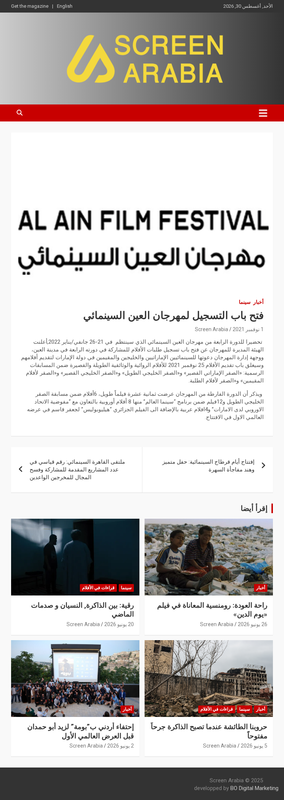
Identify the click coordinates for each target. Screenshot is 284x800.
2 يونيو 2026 (120, 746)
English (64, 6)
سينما (245, 302)
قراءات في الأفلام (98, 587)
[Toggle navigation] (263, 112)
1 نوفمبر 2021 (248, 329)
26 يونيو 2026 (252, 624)
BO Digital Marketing (254, 788)
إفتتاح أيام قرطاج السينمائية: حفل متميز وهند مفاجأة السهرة (208, 466)
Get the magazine (29, 6)
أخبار (258, 302)
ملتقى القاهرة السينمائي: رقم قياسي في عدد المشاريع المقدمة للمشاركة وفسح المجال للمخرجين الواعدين (77, 470)
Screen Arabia (211, 329)
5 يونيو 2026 (254, 746)
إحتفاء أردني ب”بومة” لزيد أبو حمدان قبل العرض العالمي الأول (80, 731)
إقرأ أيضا (254, 508)
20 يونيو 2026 (119, 624)
